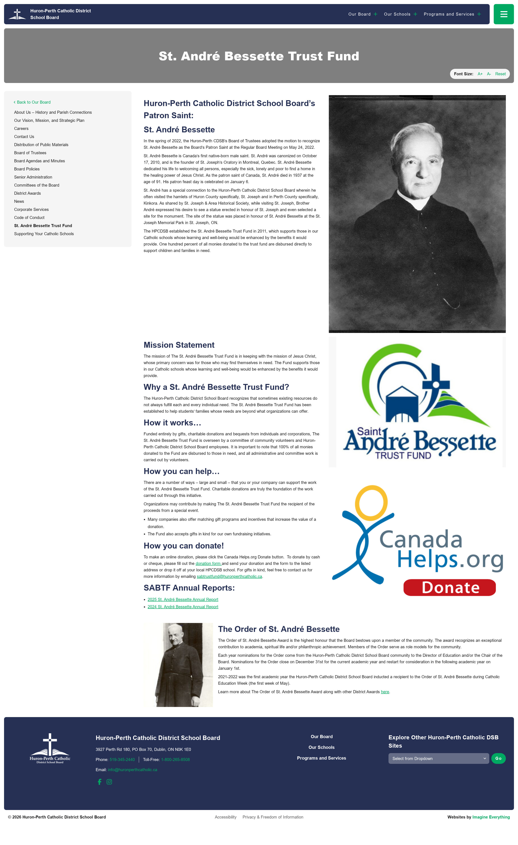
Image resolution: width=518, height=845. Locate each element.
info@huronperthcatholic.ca (132, 769)
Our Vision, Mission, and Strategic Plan (49, 120)
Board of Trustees (30, 152)
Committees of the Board (36, 185)
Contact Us (24, 136)
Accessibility (226, 817)
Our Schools (397, 14)
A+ (480, 73)
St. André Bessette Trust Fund (43, 225)
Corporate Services (31, 209)
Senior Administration (33, 177)
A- (489, 73)
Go (498, 758)
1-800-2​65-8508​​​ (175, 759)
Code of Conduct (29, 217)
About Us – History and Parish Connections (53, 112)
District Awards (27, 193)
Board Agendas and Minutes (39, 160)
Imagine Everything (491, 817)
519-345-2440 (122, 759)
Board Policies (27, 169)
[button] (504, 14)
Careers (21, 128)
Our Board (359, 14)
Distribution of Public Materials (41, 144)
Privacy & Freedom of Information (273, 817)
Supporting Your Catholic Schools (44, 233)
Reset (500, 73)
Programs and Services (449, 14)
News (19, 201)
